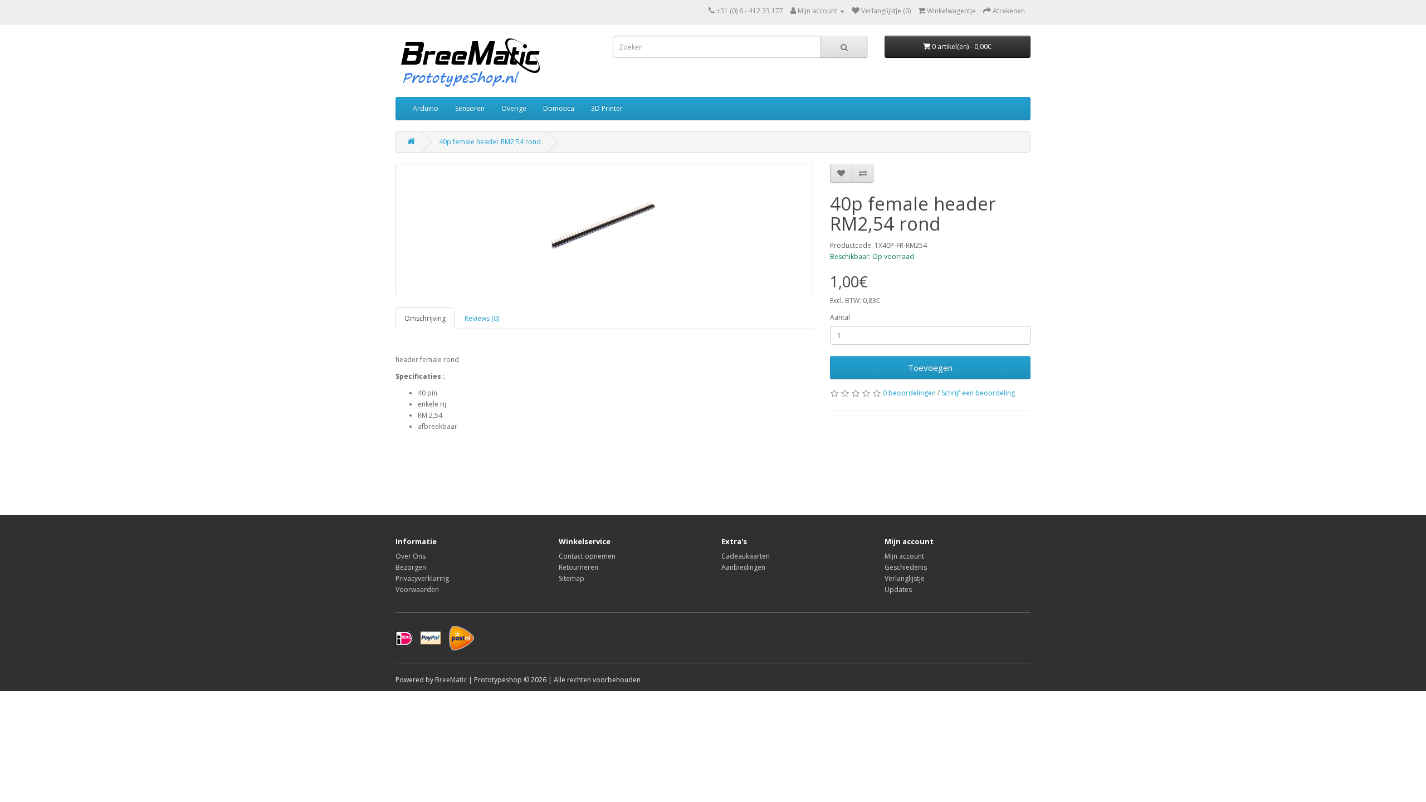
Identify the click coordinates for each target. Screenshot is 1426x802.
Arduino (425, 108)
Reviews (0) (482, 318)
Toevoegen (930, 367)
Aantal (840, 317)
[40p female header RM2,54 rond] (604, 230)
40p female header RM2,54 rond (490, 141)
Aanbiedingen (743, 567)
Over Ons (410, 556)
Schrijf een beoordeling (978, 393)
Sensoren (470, 108)
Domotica (558, 108)
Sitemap (571, 578)
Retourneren (578, 567)
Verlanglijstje (905, 578)
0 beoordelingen (909, 393)
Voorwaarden (417, 589)
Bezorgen (410, 567)
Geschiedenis (906, 567)
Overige (513, 108)
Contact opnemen (587, 556)
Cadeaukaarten (745, 556)
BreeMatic (451, 679)
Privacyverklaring (422, 578)
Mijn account (904, 556)
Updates (898, 589)
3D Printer (607, 108)
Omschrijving (425, 318)
